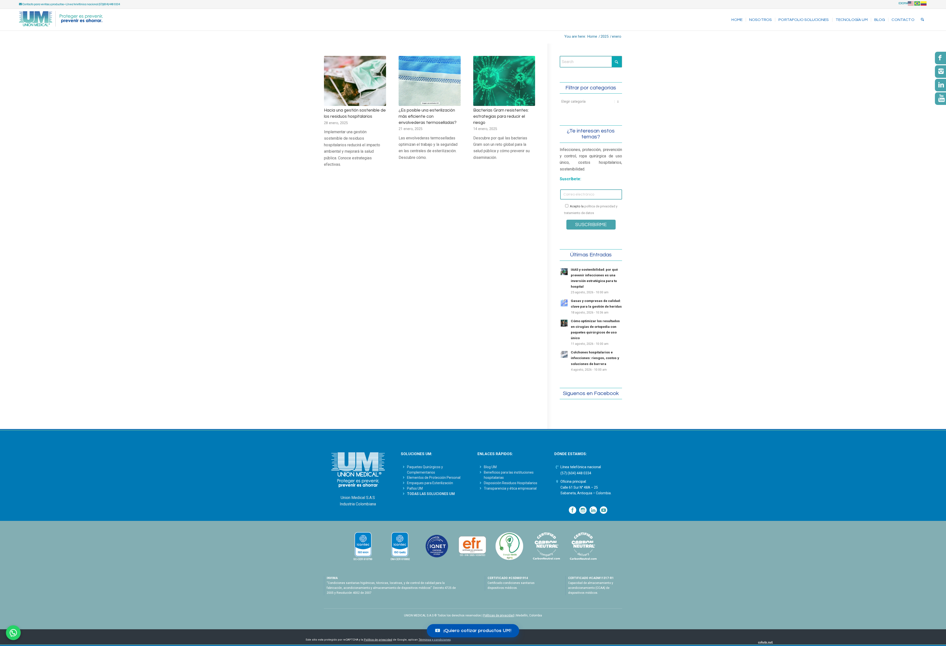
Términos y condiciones (435, 639)
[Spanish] (924, 3)
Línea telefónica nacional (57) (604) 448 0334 (93, 4)
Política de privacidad (378, 639)
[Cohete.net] (765, 642)
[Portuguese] (917, 3)
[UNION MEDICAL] (61, 20)
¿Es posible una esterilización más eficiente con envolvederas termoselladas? (427, 116)
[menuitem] (737, 20)
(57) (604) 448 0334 (575, 473)
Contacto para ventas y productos (43, 4)
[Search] (922, 20)
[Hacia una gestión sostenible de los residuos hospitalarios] (355, 81)
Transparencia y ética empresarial (510, 488)
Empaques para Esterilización (430, 483)
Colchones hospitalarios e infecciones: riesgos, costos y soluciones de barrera (595, 357)
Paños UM (415, 488)
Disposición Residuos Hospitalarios (510, 483)
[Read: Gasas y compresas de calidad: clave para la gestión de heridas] (564, 302)
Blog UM (490, 467)
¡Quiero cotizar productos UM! (473, 630)
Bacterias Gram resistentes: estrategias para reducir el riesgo (501, 116)
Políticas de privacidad (498, 615)
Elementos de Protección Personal (433, 478)
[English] (911, 3)
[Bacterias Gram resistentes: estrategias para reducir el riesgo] (504, 81)
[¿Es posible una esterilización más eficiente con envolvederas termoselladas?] (430, 81)
